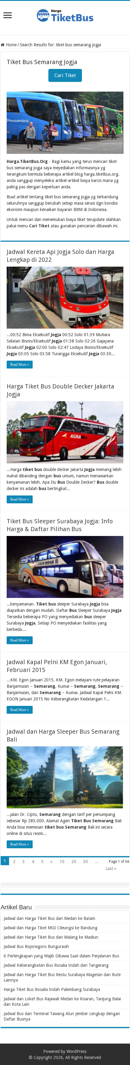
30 (85, 861)
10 (62, 861)
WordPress (76, 1051)
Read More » (19, 364)
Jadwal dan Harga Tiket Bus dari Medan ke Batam (49, 918)
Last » (111, 868)
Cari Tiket (65, 75)
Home (11, 44)
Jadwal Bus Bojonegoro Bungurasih (36, 946)
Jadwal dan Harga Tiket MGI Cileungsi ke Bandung (50, 927)
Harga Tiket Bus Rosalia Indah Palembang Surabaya (52, 989)
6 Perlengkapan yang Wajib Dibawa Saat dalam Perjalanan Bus (61, 955)
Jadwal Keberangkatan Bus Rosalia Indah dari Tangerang (56, 965)
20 (73, 861)
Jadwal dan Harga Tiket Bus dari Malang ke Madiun (51, 937)
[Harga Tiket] (65, 14)
